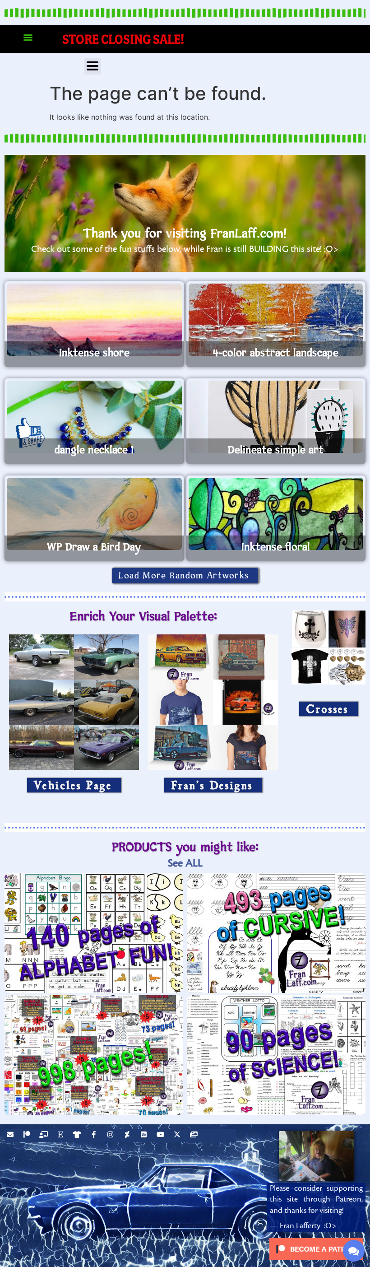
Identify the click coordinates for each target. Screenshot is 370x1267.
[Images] (195, 1135)
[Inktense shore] (94, 319)
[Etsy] (61, 1135)
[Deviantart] (128, 1135)
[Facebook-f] (95, 1135)
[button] (27, 37)
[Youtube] (161, 1135)
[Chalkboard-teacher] (44, 1135)
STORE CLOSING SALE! (123, 39)
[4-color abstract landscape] (276, 319)
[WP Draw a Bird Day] (94, 513)
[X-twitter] (178, 1135)
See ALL (185, 863)
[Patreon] (28, 1135)
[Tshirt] (78, 1135)
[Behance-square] (145, 1135)
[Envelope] (11, 1135)
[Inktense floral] (276, 513)
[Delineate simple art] (276, 416)
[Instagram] (111, 1135)
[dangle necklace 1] (94, 416)
